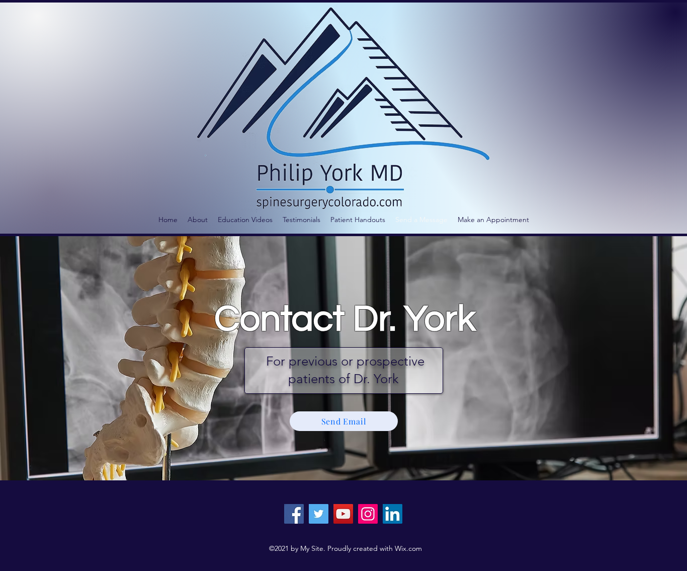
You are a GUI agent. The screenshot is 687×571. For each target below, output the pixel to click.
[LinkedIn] (392, 514)
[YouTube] (343, 514)
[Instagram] (368, 514)
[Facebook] (294, 514)
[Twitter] (318, 514)
